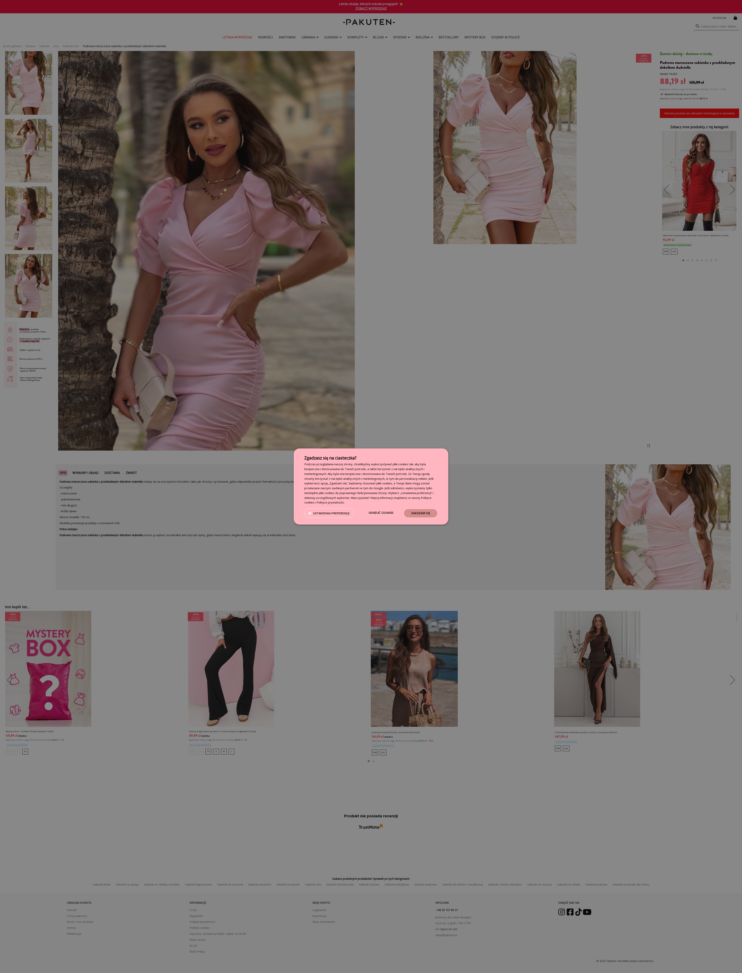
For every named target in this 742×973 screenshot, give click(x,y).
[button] (329, 513)
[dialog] (371, 486)
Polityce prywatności (330, 502)
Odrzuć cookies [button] (381, 513)
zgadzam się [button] (420, 513)
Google (378, 488)
